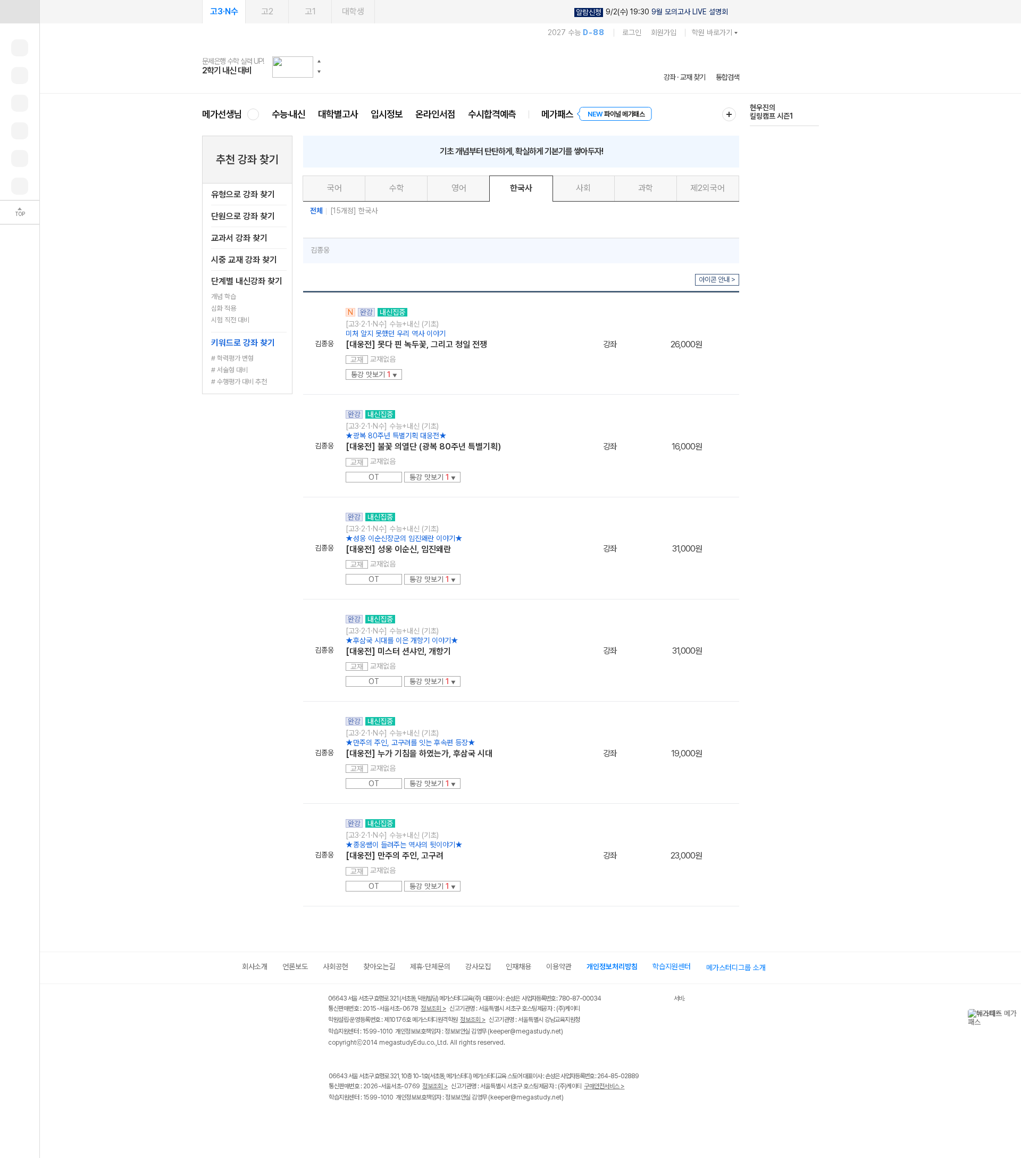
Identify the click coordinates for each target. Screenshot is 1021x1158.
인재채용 (518, 966)
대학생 (353, 11)
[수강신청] (19, 75)
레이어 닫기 (1013, 1014)
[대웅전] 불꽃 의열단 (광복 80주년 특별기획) (423, 446)
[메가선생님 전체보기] (253, 114)
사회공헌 (335, 966)
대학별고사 (338, 114)
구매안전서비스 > (604, 1086)
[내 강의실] (19, 47)
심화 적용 (223, 308)
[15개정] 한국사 (354, 210)
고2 (267, 11)
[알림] (19, 103)
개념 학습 (223, 297)
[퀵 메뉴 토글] (19, 11)
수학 (396, 188)
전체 (316, 210)
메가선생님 (222, 114)
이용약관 (559, 966)
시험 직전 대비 (230, 320)
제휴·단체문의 (430, 966)
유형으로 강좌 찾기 (243, 194)
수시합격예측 (492, 114)
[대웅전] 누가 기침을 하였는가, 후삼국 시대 (419, 753)
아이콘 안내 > (717, 280)
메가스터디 (470, 66)
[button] (319, 61)
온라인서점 (435, 114)
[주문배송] (19, 186)
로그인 (631, 32)
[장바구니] (19, 158)
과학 (645, 188)
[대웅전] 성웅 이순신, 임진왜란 (398, 549)
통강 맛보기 (374, 374)
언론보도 (295, 966)
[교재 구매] (19, 130)
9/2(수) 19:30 (652, 11)
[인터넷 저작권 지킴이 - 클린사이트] (660, 1000)
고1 (310, 11)
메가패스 (557, 114)
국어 (334, 188)
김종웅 (320, 250)
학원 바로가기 (712, 32)
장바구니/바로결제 (720, 342)
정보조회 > (433, 1008)
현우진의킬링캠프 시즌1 (771, 111)
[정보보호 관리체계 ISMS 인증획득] (642, 999)
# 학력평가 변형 (232, 358)
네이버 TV (400, 1120)
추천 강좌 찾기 (247, 159)
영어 (458, 188)
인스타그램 (357, 1120)
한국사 (521, 188)
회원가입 (663, 32)
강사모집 (478, 966)
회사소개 (254, 966)
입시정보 (387, 114)
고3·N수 (224, 11)
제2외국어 (707, 188)
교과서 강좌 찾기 (239, 238)
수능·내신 (288, 114)
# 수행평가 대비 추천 (239, 382)
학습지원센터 (671, 966)
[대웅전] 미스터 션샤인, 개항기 (398, 651)
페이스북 (335, 1120)
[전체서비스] (729, 114)
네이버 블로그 (379, 1120)
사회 (583, 188)
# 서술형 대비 (229, 370)
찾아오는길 (379, 966)
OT (374, 477)
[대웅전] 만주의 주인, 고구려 (394, 856)
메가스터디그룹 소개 (736, 967)
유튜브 (422, 1120)
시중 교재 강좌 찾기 (244, 260)
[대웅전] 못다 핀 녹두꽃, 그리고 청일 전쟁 (416, 344)
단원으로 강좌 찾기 (243, 216)
